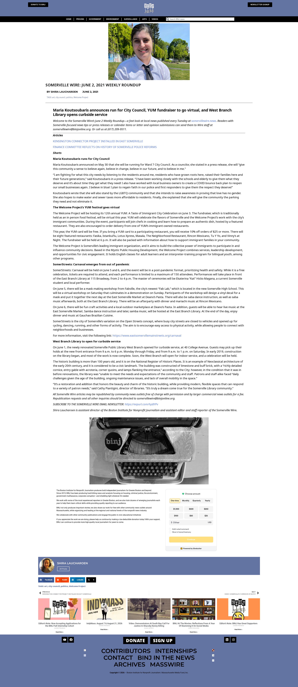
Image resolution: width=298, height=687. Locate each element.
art (53, 97)
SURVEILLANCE (130, 19)
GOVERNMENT (95, 19)
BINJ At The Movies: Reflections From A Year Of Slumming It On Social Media (194, 624)
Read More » (60, 632)
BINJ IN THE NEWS (166, 657)
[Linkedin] (227, 640)
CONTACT (118, 657)
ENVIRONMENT (112, 19)
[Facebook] (71, 640)
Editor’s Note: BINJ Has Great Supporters (238, 623)
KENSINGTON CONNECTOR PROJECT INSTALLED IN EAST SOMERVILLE (98, 141)
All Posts (63, 569)
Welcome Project (81, 97)
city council (60, 97)
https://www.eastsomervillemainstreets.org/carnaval (146, 335)
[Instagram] (233, 640)
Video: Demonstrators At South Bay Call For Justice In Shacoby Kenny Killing (149, 624)
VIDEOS (155, 19)
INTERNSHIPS (176, 651)
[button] (46, 579)
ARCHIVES (129, 664)
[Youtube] (65, 640)
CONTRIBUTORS (126, 651)
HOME (68, 19)
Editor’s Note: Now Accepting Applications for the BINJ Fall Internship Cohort (60, 624)
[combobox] (200, 19)
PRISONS (80, 19)
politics (69, 97)
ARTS (144, 19)
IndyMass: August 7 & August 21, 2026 (104, 623)
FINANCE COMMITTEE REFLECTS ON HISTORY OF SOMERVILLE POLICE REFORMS (105, 147)
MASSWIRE (167, 664)
